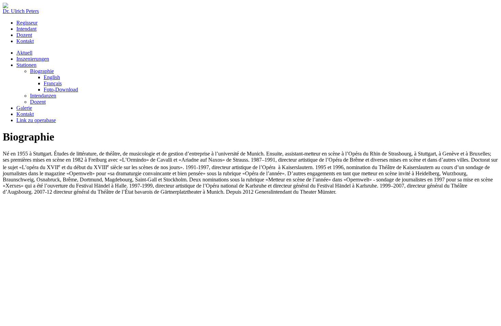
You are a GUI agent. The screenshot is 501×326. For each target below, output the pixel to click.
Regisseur (26, 23)
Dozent (24, 35)
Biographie (42, 71)
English (52, 77)
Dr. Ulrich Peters (21, 11)
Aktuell (24, 53)
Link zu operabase (36, 120)
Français (53, 83)
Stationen (26, 65)
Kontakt (25, 41)
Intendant (26, 29)
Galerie (24, 108)
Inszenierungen (32, 59)
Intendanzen (43, 96)
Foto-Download (61, 89)
